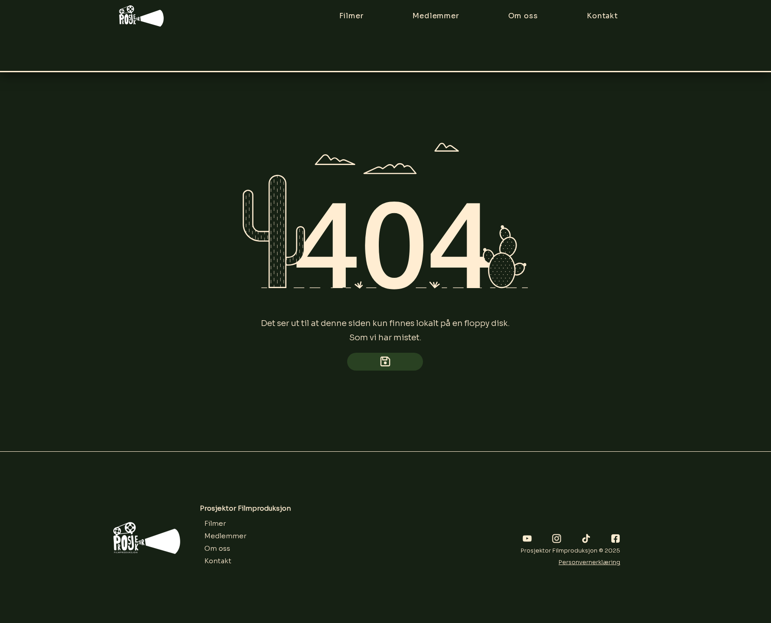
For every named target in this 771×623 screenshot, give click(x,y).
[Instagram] (556, 538)
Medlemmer (225, 536)
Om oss (217, 548)
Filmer (215, 523)
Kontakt (218, 561)
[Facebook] (615, 538)
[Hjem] (142, 16)
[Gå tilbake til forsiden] (385, 362)
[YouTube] (527, 538)
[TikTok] (586, 538)
